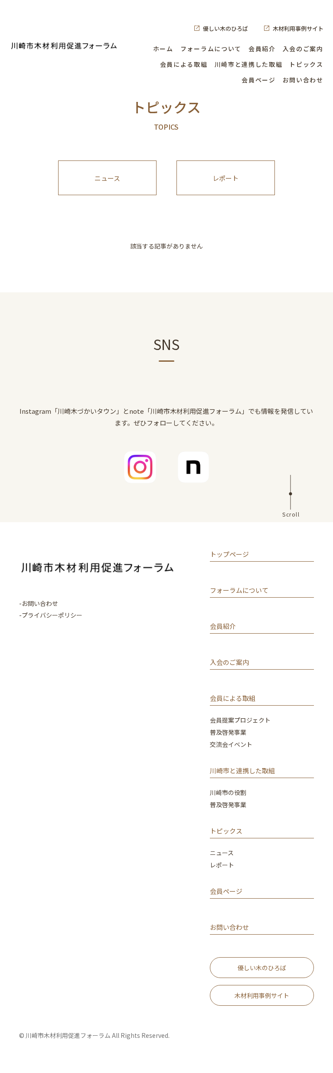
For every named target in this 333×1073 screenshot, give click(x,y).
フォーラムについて (211, 48)
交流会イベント (231, 745)
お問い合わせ (303, 79)
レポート (225, 178)
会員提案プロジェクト (240, 720)
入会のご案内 (303, 48)
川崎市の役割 (228, 793)
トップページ (229, 555)
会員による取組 (184, 64)
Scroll (291, 513)
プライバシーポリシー (52, 615)
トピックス (306, 64)
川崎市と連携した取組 (249, 64)
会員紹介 (262, 48)
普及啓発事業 (228, 732)
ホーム (163, 48)
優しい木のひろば (225, 28)
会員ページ (258, 79)
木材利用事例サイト (298, 28)
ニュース (107, 178)
